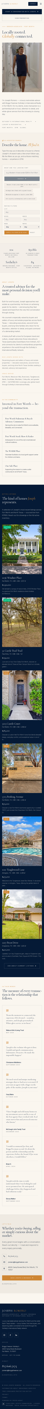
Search (21, 178)
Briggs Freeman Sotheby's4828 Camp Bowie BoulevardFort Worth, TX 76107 (11, 1349)
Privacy (5, 1394)
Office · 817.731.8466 (11, 1355)
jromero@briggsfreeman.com (12, 1370)
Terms (4, 1397)
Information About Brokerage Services (19, 1388)
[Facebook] (10, 1335)
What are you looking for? (16, 168)
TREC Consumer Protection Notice (17, 1391)
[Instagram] (4, 1335)
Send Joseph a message (21, 1278)
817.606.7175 (9, 1366)
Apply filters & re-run (17, 232)
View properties (22, 18)
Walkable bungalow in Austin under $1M (19, 194)
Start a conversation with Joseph (20, 11)
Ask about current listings (21, 966)
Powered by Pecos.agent (12, 1400)
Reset (32, 232)
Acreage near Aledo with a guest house (18, 190)
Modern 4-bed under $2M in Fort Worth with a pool (22, 185)
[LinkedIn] (16, 1335)
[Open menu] (40, 3)
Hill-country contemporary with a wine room (20, 198)
